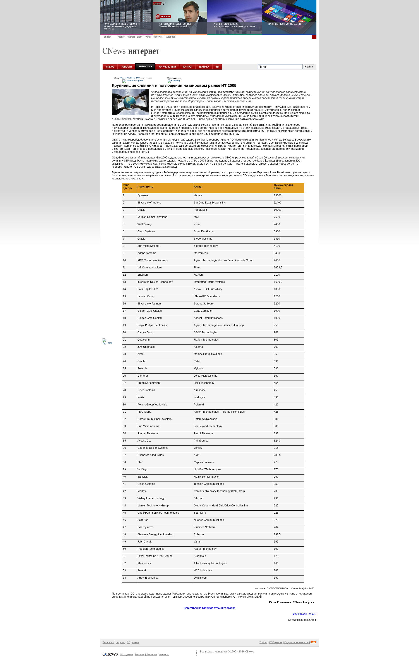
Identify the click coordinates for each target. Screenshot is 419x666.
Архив (135, 642)
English (107, 36)
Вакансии (151, 654)
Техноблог (108, 642)
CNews (249, 651)
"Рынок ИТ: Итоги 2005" (130, 78)
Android (131, 36)
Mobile (121, 36)
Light (139, 36)
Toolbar (263, 642)
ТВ (217, 67)
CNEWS (110, 67)
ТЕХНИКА (204, 67)
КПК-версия (275, 642)
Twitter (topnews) (153, 36)
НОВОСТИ (126, 67)
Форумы (120, 642)
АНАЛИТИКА (145, 66)
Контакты (164, 654)
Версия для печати (304, 613)
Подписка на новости (296, 642)
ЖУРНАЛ (187, 67)
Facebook (170, 36)
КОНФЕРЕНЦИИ (167, 67)
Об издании (126, 654)
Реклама (139, 654)
